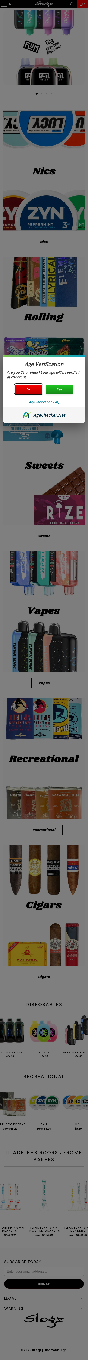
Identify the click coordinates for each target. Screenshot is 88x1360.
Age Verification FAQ (44, 402)
